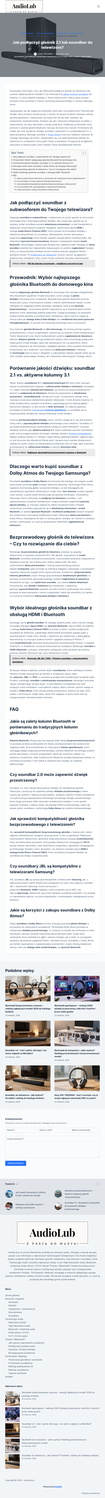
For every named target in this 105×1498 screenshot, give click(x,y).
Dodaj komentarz (15, 1139)
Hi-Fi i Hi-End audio (18, 1336)
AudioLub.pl (29, 1480)
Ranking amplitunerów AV (20, 1366)
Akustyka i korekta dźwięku (21, 1349)
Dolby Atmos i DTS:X (18, 1332)
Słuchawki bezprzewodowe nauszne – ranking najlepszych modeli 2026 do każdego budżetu (28, 1008)
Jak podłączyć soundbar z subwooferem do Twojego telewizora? (42, 157)
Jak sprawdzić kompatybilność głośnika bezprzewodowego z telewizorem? (46, 184)
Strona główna (12, 1295)
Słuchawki (13, 1302)
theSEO (58, 1486)
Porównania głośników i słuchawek (25, 1359)
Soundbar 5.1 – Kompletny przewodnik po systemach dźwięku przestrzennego (82, 1206)
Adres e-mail (46, 1130)
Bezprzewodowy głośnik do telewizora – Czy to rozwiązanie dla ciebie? (44, 169)
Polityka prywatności (91, 1493)
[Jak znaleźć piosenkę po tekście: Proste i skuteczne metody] (9, 1194)
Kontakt (9, 1376)
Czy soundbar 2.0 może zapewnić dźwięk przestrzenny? (39, 181)
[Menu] (98, 6)
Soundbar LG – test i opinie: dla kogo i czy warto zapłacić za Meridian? (56, 1424)
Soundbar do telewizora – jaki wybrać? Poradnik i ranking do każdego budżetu (60, 1455)
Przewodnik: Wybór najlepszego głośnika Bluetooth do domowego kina (45, 160)
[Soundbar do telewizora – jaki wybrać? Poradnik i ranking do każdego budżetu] (28, 1078)
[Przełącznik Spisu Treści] (82, 153)
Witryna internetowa (81, 1130)
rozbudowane (49, 410)
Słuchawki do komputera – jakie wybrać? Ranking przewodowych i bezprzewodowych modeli (76, 1053)
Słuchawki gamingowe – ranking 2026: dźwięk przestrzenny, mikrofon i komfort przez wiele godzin (74, 1008)
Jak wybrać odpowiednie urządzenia (30, 57)
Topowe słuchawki (17, 1373)
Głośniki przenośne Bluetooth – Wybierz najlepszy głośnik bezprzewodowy (79, 1193)
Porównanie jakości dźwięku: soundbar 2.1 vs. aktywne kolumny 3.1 (43, 163)
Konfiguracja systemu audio (60, 57)
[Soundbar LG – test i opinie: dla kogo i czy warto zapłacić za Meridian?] (28, 1033)
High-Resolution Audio (19, 1326)
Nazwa (11, 1130)
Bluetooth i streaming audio (21, 1329)
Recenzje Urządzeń (14, 1298)
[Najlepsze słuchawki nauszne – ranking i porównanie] (9, 1206)
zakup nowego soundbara (75, 94)
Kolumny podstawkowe (80, 433)
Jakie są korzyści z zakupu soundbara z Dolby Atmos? (38, 190)
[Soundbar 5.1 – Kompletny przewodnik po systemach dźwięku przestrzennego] (58, 1206)
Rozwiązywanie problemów (21, 1353)
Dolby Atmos (54, 134)
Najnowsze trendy (17, 1322)
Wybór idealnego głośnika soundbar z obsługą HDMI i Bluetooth (41, 172)
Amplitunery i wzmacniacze (21, 1309)
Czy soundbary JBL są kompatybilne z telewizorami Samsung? (41, 187)
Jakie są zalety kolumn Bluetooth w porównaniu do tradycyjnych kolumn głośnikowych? (51, 178)
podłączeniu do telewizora (43, 254)
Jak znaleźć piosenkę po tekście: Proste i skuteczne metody (30, 1194)
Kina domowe (15, 1312)
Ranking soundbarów (18, 1370)
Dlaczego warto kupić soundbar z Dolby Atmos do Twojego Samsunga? (45, 166)
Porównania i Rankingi (16, 1356)
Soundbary (13, 1315)
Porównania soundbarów (20, 1363)
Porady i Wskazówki (82, 57)
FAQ (14, 175)
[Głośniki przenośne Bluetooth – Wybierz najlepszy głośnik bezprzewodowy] (58, 1194)
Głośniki (12, 1305)
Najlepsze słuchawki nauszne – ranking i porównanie (29, 1206)
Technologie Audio (14, 1319)
